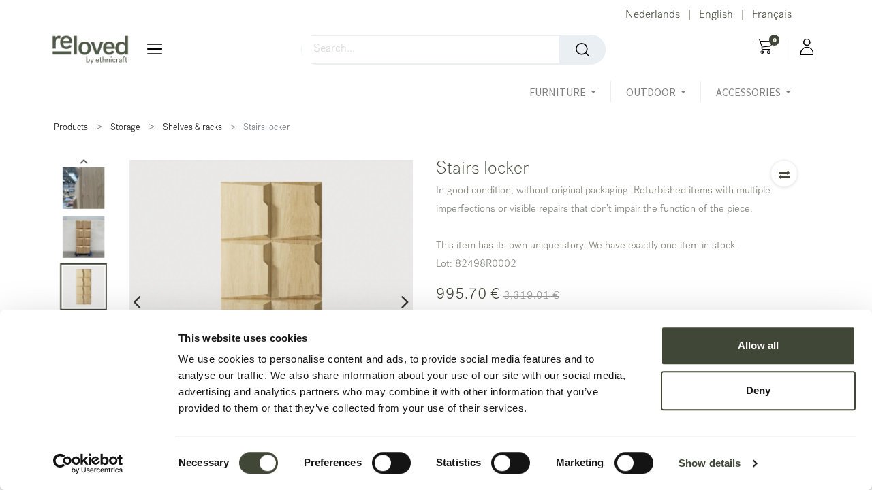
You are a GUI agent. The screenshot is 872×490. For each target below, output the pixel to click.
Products (71, 128)
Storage (125, 128)
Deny (758, 390)
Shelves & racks (192, 128)
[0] (765, 48)
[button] (784, 173)
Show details (710, 463)
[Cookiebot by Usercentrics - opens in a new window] (88, 463)
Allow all (758, 345)
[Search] (582, 49)
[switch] (391, 463)
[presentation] (136, 301)
